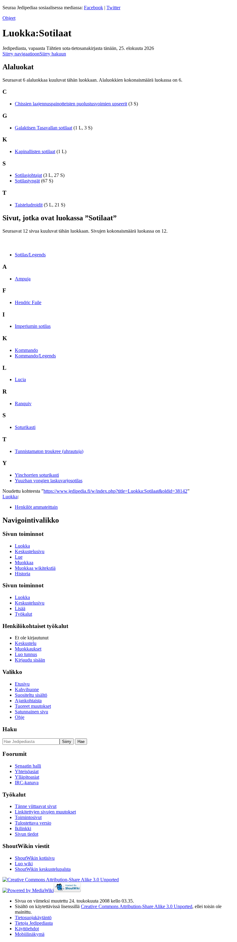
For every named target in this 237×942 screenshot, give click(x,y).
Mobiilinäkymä (29, 934)
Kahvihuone (27, 689)
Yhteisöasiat (27, 771)
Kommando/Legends (35, 355)
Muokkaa (24, 562)
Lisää (20, 608)
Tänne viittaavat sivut (35, 806)
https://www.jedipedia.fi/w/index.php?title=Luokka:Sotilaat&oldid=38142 (115, 491)
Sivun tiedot (26, 834)
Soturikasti (25, 427)
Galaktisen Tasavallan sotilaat (43, 127)
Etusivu (22, 684)
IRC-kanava (27, 782)
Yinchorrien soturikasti (37, 475)
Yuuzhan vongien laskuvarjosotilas (48, 480)
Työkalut (23, 614)
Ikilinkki (23, 828)
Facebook (93, 7)
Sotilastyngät (27, 180)
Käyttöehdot (27, 928)
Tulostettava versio (33, 823)
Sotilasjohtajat (28, 175)
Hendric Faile (28, 302)
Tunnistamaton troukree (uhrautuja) (49, 451)
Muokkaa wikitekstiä (35, 568)
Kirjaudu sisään (30, 660)
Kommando (26, 350)
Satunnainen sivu (31, 711)
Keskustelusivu (29, 551)
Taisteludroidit (29, 204)
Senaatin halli (28, 766)
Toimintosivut (28, 817)
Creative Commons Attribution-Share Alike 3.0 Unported (136, 906)
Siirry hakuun (53, 53)
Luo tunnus (26, 654)
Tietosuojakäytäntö (33, 917)
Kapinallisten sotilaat (35, 151)
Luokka (10, 496)
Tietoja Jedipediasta (34, 923)
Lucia (20, 379)
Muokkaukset (28, 648)
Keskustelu (25, 643)
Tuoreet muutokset (33, 706)
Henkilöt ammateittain (36, 507)
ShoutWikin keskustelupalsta (43, 869)
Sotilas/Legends (30, 254)
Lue (19, 557)
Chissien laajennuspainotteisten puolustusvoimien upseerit (71, 103)
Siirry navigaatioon (21, 53)
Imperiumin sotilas (33, 326)
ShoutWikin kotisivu (35, 858)
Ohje (19, 717)
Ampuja (23, 278)
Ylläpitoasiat (27, 777)
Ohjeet (8, 18)
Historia (22, 573)
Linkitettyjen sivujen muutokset (45, 811)
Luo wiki (24, 863)
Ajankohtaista (28, 700)
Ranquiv (23, 403)
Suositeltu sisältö (31, 695)
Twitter (113, 7)
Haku (9, 729)
